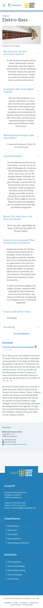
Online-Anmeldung (16, 566)
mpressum (24, 603)
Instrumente (13, 578)
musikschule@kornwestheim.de (16, 444)
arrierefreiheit (28, 605)
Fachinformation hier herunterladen (18, 347)
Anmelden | (8, 603)
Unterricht (12, 530)
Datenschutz (34, 603)
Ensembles (13, 534)
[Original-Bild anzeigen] (21, 43)
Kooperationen (14, 538)
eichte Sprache (15, 605)
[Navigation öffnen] (4, 5)
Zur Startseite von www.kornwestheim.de (21, 5)
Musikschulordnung (16, 570)
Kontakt (15, 603)
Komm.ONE (35, 598)
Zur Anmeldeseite (21, 333)
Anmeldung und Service (18, 543)
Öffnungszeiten (14, 562)
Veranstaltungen (15, 574)
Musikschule (13, 526)
